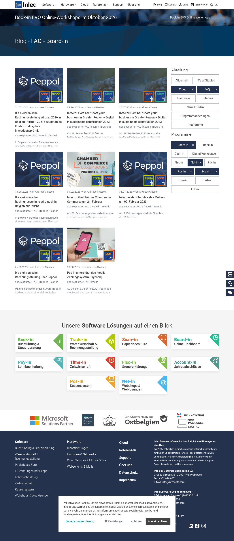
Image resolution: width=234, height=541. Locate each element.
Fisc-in (179, 162)
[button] (214, 4)
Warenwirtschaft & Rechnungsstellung (27, 456)
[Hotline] (230, 283)
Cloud (182, 89)
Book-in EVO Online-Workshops (190, 17)
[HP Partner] (88, 420)
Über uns (125, 465)
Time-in (183, 180)
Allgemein (182, 80)
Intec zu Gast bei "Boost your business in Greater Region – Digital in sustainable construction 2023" (90, 117)
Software (21, 442)
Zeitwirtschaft (24, 483)
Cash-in (179, 153)
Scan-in (43, 135)
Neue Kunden (195, 107)
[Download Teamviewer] (230, 274)
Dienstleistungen (77, 448)
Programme (195, 125)
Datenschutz (128, 472)
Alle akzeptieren (158, 521)
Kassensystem (24, 489)
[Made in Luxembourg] (109, 420)
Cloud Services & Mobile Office (86, 460)
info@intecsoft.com (173, 482)
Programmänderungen (195, 116)
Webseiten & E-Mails (80, 466)
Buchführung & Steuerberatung (34, 448)
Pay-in (212, 162)
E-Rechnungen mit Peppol (31, 471)
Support (125, 458)
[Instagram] (203, 526)
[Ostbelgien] (146, 420)
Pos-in (94, 281)
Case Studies (206, 80)
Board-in (106, 126)
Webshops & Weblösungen (32, 495)
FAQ (35, 135)
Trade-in (53, 135)
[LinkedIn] (191, 526)
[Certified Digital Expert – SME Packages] (190, 420)
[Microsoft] (51, 420)
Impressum (127, 480)
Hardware (183, 98)
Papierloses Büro (26, 464)
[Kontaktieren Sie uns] (230, 292)
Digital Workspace (204, 153)
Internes (208, 98)
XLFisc (195, 189)
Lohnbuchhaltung (26, 477)
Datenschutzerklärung (80, 521)
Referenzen (127, 450)
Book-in (208, 145)
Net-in (194, 162)
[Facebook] (197, 526)
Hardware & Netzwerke (81, 454)
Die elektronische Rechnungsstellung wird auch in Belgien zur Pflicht (36, 202)
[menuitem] (49, 4)
